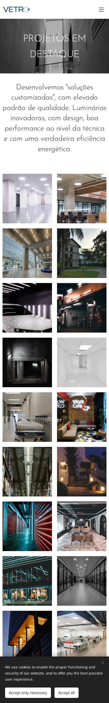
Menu (101, 9)
